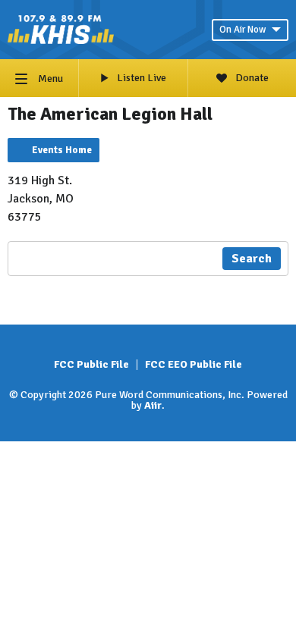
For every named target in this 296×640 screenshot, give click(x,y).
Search (251, 258)
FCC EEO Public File (193, 364)
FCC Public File (91, 364)
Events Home (62, 150)
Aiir (153, 405)
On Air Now (242, 30)
